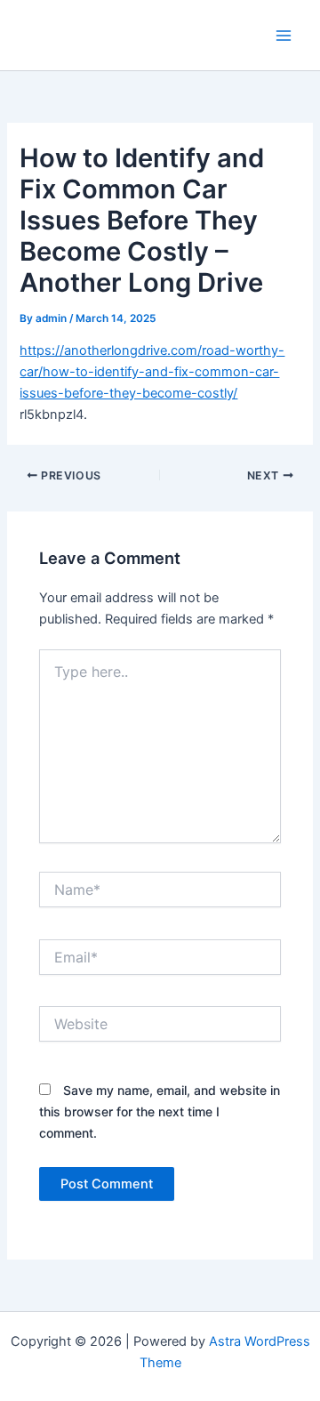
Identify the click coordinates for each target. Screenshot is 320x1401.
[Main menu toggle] (283, 35)
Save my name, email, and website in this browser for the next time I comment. (159, 1111)
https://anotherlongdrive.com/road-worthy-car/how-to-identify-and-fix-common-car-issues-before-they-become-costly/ (152, 371)
